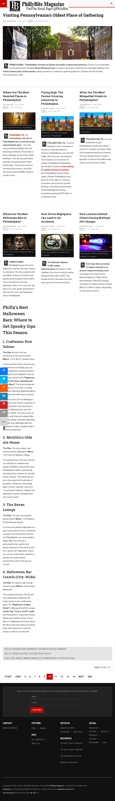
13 (67, 676)
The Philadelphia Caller (70, 756)
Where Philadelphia (69, 762)
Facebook (93, 728)
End (90, 676)
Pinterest (93, 735)
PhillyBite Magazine (57, 786)
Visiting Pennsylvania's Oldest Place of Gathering (53, 15)
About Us (36, 744)
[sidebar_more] (4, 422)
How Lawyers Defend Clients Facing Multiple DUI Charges (95, 217)
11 (55, 676)
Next (81, 676)
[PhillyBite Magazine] (39, 3)
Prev (18, 676)
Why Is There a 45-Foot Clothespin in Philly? (27, 653)
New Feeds (77, 732)
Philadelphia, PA (16, 135)
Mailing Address (10, 728)
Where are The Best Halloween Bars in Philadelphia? (15, 217)
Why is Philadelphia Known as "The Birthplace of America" (35, 649)
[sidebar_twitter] (4, 380)
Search (43, 728)
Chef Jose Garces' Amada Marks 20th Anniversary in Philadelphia (39, 658)
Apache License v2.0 (66, 789)
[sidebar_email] (4, 413)
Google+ (104, 732)
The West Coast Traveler (71, 750)
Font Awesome (8, 793)
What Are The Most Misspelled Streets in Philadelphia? (93, 96)
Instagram (93, 743)
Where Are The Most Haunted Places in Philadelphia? (16, 96)
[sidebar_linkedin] (4, 396)
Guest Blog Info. (67, 728)
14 (74, 676)
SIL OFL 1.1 (34, 793)
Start (8, 676)
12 (61, 676)
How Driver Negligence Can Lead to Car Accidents (56, 217)
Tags (34, 728)
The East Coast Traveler (71, 743)
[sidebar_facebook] (4, 371)
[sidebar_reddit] (4, 388)
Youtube (93, 739)
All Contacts (37, 740)
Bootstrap (6, 789)
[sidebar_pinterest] (4, 405)
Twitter (92, 732)
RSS (104, 743)
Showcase (64, 732)
